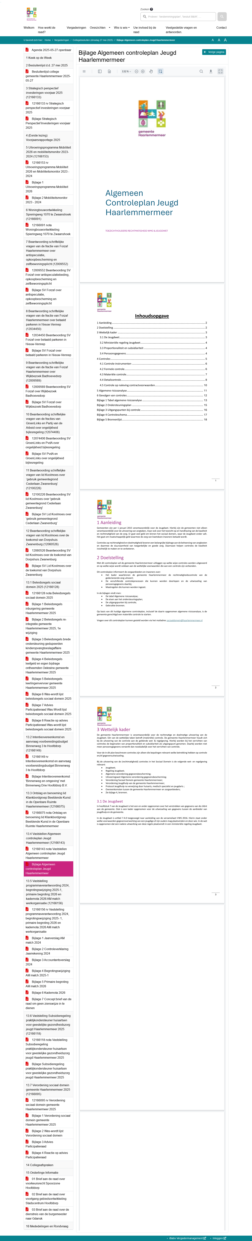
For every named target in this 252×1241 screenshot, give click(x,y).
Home (48, 40)
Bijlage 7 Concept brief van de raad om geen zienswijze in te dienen (48, 1004)
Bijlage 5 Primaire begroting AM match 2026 (47, 984)
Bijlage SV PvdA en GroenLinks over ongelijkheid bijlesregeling (45, 458)
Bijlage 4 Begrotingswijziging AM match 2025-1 (48, 973)
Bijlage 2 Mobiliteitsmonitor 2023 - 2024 (46, 200)
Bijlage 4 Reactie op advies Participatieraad (47, 1155)
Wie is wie (120, 27)
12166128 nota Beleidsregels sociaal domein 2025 (48, 595)
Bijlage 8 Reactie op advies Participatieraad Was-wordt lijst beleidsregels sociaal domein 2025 (48, 725)
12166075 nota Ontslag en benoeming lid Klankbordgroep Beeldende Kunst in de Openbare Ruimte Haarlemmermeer (47, 819)
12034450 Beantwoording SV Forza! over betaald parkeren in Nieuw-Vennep (48, 340)
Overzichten (98, 27)
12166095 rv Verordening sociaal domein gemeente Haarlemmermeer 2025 (45, 1105)
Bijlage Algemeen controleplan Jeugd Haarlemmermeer (40, 869)
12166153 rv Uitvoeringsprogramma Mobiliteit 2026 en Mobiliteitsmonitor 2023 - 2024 (47, 169)
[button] (222, 16)
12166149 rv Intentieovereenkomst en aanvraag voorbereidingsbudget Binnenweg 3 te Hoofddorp (48, 763)
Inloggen (218, 1238)
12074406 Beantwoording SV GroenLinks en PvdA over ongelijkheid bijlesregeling (48, 443)
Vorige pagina (216, 51)
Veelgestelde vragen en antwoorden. (181, 30)
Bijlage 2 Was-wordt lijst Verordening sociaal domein (44, 1133)
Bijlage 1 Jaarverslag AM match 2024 (45, 940)
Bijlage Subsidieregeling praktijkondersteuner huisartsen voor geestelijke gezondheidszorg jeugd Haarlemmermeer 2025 (48, 1071)
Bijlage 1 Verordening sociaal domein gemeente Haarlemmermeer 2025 (48, 1120)
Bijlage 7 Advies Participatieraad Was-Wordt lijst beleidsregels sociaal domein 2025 (48, 710)
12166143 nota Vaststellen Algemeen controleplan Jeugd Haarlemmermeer (46, 853)
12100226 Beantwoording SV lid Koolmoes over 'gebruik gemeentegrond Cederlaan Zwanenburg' (48, 501)
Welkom (29, 27)
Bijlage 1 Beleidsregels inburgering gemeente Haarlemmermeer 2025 (44, 609)
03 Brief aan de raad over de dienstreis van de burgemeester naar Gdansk (47, 1214)
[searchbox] (178, 16)
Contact (221, 27)
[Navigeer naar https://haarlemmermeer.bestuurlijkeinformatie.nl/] (32, 14)
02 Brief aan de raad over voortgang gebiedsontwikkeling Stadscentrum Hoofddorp (46, 1199)
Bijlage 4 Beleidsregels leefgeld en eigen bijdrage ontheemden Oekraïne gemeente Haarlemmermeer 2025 (47, 665)
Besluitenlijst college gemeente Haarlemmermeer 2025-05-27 (48, 76)
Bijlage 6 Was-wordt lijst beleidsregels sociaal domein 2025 (48, 696)
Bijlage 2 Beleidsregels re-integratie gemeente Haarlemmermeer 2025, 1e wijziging (46, 626)
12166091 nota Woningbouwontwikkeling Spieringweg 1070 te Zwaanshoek (48, 230)
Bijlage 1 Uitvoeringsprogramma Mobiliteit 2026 (47, 187)
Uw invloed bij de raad (144, 30)
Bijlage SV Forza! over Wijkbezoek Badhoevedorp (43, 404)
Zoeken (144, 9)
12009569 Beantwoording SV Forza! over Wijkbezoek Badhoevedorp (48, 391)
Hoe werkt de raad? (46, 30)
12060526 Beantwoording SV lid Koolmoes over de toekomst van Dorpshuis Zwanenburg (48, 555)
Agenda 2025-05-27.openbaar (51, 50)
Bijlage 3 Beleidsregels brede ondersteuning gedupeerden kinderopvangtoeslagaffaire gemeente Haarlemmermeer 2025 (48, 646)
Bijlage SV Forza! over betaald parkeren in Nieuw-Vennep (48, 353)
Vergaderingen (76, 27)
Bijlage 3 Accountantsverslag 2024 (48, 962)
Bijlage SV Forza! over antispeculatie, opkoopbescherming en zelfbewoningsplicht (43, 297)
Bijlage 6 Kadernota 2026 (48, 992)
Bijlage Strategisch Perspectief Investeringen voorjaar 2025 (48, 123)
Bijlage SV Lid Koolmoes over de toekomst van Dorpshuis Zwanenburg (48, 570)
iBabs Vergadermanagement (186, 1238)
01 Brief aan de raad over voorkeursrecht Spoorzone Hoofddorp (45, 1183)
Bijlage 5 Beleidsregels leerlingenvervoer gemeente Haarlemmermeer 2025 (44, 683)
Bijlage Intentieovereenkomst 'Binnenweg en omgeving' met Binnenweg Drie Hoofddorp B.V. (48, 781)
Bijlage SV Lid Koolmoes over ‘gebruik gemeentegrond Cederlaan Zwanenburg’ (48, 519)
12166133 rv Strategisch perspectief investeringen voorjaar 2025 (48, 108)
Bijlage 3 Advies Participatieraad (39, 1144)
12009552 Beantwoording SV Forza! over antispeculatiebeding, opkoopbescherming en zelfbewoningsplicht (48, 277)
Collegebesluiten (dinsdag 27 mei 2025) (93, 40)
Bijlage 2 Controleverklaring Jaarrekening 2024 (47, 951)
